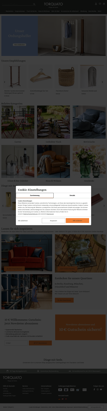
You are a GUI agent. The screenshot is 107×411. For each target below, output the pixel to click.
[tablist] (53, 195)
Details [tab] (72, 195)
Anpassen (53, 221)
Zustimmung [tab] (34, 195)
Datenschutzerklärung (30, 214)
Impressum (50, 214)
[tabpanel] (53, 207)
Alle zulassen (77, 221)
